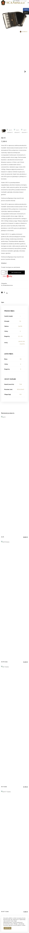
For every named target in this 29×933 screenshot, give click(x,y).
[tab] (3, 302)
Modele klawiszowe (8, 285)
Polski (17, 1)
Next (25, 72)
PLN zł (25, 13)
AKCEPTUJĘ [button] (7, 928)
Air (1, 285)
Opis (2, 302)
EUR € (26, 9)
